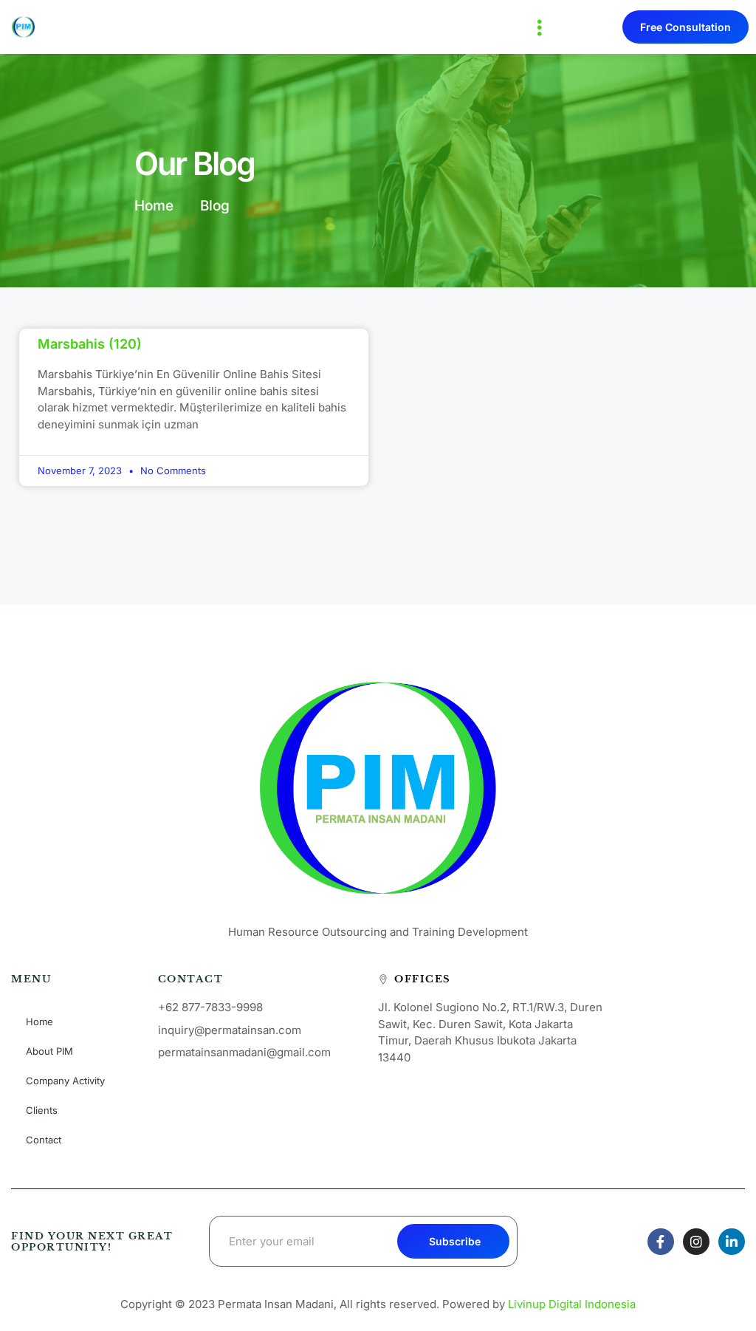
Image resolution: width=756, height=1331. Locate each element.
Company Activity (65, 1081)
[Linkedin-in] (731, 1241)
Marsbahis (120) (90, 344)
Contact (43, 1140)
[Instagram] (696, 1241)
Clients (42, 1110)
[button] (540, 27)
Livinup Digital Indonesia (572, 1304)
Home (39, 1021)
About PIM (49, 1051)
